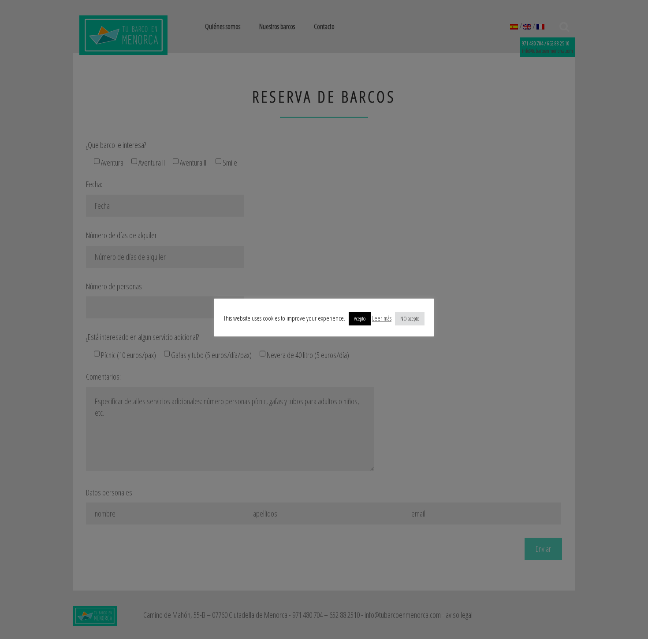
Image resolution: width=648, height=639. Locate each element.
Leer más (381, 318)
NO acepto (409, 318)
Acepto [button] (359, 318)
